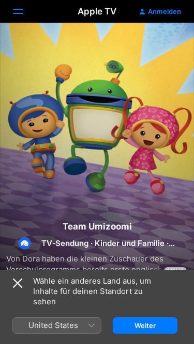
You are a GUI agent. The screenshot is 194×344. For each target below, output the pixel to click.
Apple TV (97, 11)
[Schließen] (17, 283)
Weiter (145, 325)
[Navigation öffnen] (24, 11)
